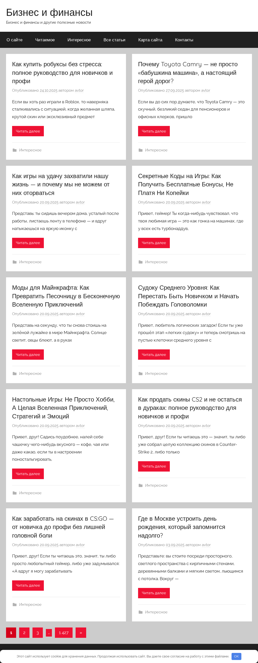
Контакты (184, 39)
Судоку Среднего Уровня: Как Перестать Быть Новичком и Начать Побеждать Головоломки (188, 296)
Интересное (79, 39)
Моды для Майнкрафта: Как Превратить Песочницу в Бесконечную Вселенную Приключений (66, 296)
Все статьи (114, 39)
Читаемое (45, 39)
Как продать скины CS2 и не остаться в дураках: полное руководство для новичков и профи (190, 407)
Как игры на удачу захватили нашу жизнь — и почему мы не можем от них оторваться (61, 184)
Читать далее (28, 131)
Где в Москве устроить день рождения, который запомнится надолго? (181, 527)
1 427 (64, 632)
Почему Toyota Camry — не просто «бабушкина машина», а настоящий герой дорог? (188, 72)
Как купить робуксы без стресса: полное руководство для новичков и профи (62, 72)
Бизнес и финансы (49, 12)
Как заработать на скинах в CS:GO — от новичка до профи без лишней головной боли (63, 527)
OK (236, 656)
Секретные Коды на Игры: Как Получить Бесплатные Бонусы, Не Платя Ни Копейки (185, 184)
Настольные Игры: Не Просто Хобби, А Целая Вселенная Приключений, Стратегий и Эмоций (63, 407)
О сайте (14, 39)
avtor (79, 90)
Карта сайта (150, 39)
